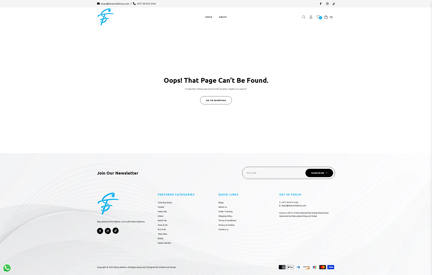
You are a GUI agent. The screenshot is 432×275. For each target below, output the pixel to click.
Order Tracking (226, 211)
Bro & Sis (162, 229)
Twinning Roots (165, 202)
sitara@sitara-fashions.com (115, 3)
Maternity (162, 211)
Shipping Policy (225, 216)
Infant (160, 216)
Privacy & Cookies (227, 225)
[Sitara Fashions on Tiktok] (334, 3)
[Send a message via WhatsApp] (7, 268)
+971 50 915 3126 (146, 3)
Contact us (223, 229)
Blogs (221, 202)
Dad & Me (162, 220)
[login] (311, 17)
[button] (303, 17)
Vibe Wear (162, 233)
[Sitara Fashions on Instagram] (327, 3)
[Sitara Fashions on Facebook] (320, 3)
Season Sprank (164, 242)
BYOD (160, 238)
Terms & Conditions (227, 220)
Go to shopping (216, 100)
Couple (161, 206)
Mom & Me (163, 225)
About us (223, 206)
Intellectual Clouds (167, 267)
